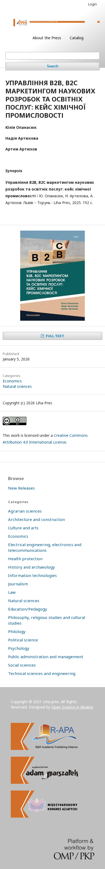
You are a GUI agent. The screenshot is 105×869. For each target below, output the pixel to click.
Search (52, 66)
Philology (17, 631)
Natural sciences (17, 386)
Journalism (18, 583)
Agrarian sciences (25, 511)
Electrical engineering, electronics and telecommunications (44, 547)
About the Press (47, 37)
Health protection (25, 558)
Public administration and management (45, 656)
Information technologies (32, 575)
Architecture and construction (36, 519)
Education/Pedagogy (27, 609)
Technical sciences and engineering (41, 673)
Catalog (76, 37)
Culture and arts (23, 527)
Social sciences (22, 665)
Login (92, 4)
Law (12, 592)
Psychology (18, 648)
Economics (12, 380)
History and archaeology (31, 567)
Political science (23, 639)
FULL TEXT (54, 335)
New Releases (21, 488)
